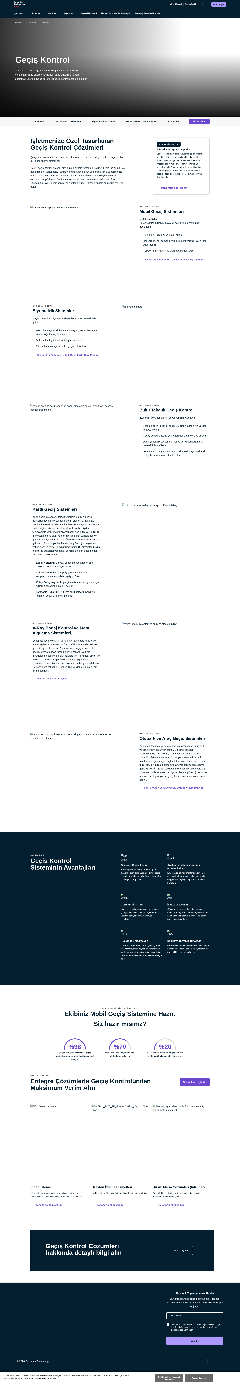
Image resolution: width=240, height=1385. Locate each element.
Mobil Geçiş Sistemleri (69, 121)
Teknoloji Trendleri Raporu (147, 13)
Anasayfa (18, 22)
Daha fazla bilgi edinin (48, 1205)
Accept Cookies (199, 1378)
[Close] (235, 1378)
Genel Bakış (39, 121)
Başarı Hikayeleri (88, 13)
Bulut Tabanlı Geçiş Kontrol (141, 121)
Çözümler (33, 22)
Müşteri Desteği (176, 4)
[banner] (198, 1327)
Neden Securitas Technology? (115, 13)
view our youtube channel (221, 1361)
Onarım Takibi (190, 4)
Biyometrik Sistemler (104, 121)
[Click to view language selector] (199, 4)
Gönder (195, 1340)
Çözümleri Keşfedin (194, 1082)
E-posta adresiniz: (177, 1315)
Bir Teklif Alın (199, 121)
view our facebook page (205, 1361)
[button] (20, 13)
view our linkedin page (216, 1361)
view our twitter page (210, 1361)
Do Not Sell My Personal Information (169, 1378)
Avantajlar (173, 121)
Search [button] (205, 4)
